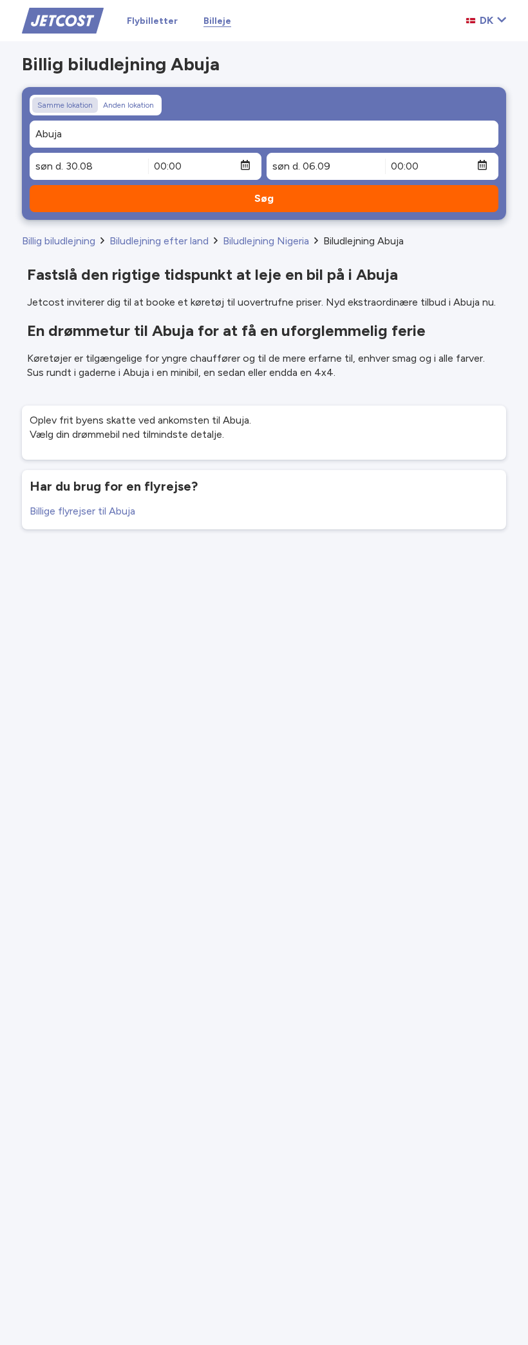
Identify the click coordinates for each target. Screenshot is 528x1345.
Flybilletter (152, 20)
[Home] (63, 20)
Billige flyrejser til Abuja (82, 511)
